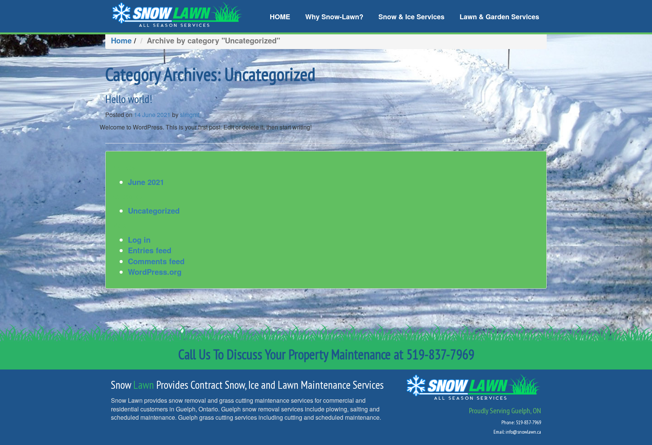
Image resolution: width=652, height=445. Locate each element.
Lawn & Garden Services (499, 17)
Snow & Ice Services (411, 17)
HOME (280, 17)
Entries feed (149, 250)
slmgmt (189, 114)
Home (121, 40)
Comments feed (156, 261)
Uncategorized (154, 210)
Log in (139, 239)
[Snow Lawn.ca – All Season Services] (177, 13)
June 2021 (146, 181)
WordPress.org (154, 271)
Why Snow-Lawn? (334, 17)
